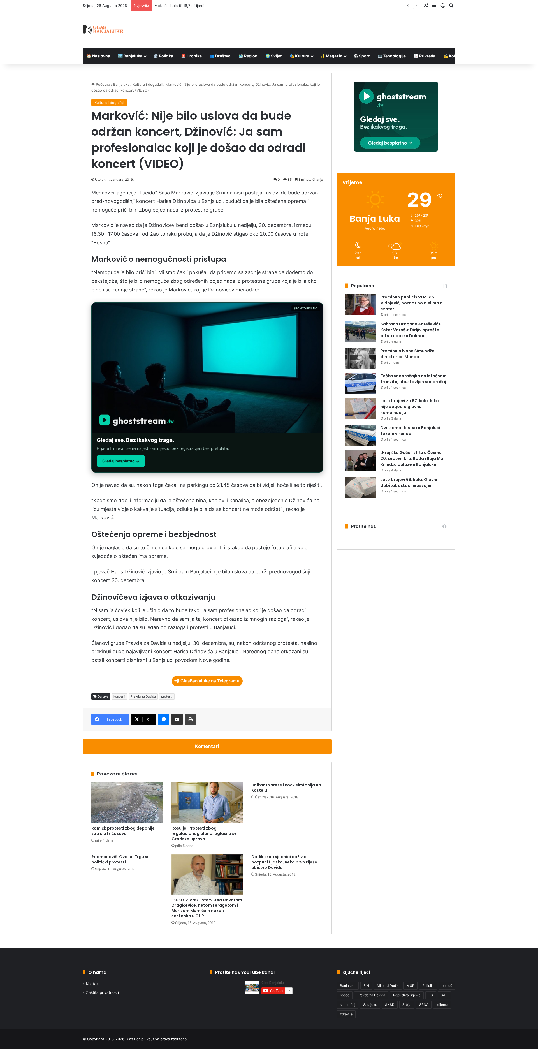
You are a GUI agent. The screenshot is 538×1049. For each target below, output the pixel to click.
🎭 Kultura (299, 56)
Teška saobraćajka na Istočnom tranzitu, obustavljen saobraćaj (414, 379)
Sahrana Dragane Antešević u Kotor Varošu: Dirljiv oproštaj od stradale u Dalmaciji (411, 330)
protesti (167, 696)
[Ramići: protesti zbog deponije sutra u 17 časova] (127, 802)
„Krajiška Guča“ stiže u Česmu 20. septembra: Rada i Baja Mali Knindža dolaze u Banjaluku (413, 458)
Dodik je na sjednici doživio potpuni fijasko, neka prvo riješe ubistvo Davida (284, 862)
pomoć (447, 985)
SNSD (390, 1004)
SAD (444, 995)
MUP (410, 985)
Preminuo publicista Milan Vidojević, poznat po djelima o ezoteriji (412, 303)
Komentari (207, 746)
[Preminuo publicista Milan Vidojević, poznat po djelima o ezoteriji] (360, 304)
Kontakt (93, 983)
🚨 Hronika (191, 56)
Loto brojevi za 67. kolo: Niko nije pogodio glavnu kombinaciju (410, 406)
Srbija (406, 1004)
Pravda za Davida (143, 696)
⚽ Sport (361, 56)
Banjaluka (121, 84)
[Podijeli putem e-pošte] (177, 719)
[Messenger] (163, 719)
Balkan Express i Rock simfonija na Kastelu (286, 787)
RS (430, 995)
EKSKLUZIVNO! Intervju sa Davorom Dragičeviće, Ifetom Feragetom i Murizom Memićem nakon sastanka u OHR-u (206, 908)
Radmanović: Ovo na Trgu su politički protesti (120, 859)
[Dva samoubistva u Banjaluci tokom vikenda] (360, 435)
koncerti (119, 696)
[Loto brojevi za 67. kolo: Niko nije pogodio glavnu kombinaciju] (360, 408)
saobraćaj (347, 1004)
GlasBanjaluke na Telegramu (209, 681)
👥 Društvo (220, 56)
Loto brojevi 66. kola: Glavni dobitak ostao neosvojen (409, 482)
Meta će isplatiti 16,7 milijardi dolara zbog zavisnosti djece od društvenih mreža (223, 5)
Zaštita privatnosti (102, 992)
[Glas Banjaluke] (103, 29)
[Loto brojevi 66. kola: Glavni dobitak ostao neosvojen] (360, 487)
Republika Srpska (407, 995)
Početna (102, 84)
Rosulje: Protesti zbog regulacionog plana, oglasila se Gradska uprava (204, 833)
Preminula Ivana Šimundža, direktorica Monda (408, 354)
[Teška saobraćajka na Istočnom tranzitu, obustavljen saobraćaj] (360, 383)
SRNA (423, 1004)
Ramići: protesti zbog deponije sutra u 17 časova (123, 830)
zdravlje (346, 1014)
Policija (428, 985)
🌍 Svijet (273, 56)
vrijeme (442, 1004)
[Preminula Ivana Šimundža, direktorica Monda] (360, 358)
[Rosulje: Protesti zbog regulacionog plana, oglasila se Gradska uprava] (207, 802)
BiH (366, 985)
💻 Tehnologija (391, 56)
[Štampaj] (190, 719)
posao (344, 995)
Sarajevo (370, 1004)
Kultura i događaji (148, 84)
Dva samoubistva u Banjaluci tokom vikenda (410, 430)
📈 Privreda (424, 56)
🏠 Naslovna (98, 56)
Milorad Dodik (388, 985)
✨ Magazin (331, 56)
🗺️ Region (248, 56)
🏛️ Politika (163, 56)
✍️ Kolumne (454, 56)
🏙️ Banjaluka (130, 56)
